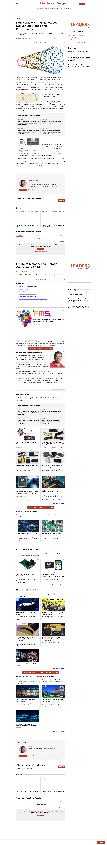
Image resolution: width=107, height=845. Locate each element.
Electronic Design (35, 274)
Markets (40, 12)
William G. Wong (20, 38)
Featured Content (23, 289)
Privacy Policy (40, 842)
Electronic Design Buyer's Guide (27, 294)
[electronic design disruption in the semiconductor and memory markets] (27, 629)
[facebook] (36, 42)
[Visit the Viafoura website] (61, 241)
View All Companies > (79, 42)
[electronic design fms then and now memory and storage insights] (53, 604)
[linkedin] (38, 42)
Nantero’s (19, 77)
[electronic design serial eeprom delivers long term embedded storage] (52, 526)
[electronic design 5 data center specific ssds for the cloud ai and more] (53, 457)
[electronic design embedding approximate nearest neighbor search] (27, 716)
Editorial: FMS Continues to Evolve (28, 286)
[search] (19, 4)
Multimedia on (27, 296)
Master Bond (71, 37)
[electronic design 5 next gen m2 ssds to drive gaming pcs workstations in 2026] (53, 434)
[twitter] (40, 42)
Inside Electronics (73, 12)
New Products (22, 291)
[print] (64, 42)
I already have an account (40, 251)
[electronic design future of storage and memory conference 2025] (27, 691)
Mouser (70, 39)
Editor (32, 184)
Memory (18, 18)
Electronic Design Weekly (50, 12)
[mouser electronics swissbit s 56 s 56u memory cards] (53, 565)
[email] (45, 42)
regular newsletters (42, 681)
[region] (40, 238)
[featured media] (27, 655)
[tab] (19, 236)
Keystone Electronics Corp (74, 35)
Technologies (32, 12)
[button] (17, 4)
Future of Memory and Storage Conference (53, 340)
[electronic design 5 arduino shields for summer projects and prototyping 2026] (27, 457)
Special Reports (63, 12)
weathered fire (20, 380)
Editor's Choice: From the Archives (33, 299)
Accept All (101, 842)
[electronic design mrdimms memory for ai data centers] (27, 604)
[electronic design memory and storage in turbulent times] (27, 434)
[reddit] (42, 42)
